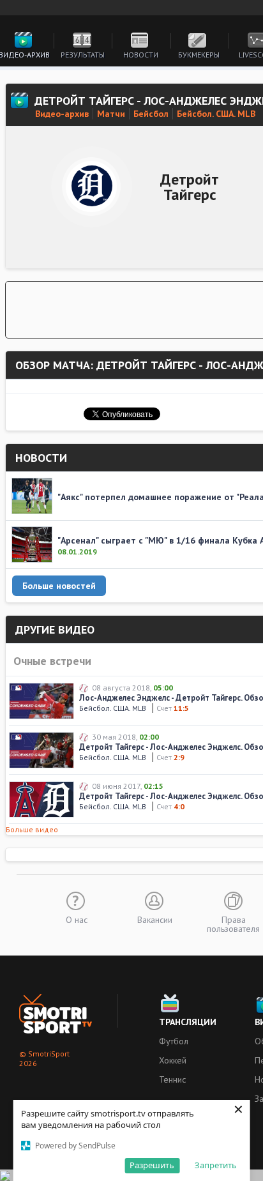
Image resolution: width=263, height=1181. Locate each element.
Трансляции (187, 1022)
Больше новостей (59, 585)
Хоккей (172, 1060)
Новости (140, 54)
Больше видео (32, 829)
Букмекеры (199, 54)
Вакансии (154, 919)
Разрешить (152, 1165)
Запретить (216, 1165)
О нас (76, 919)
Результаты (83, 54)
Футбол (173, 1041)
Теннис (172, 1079)
